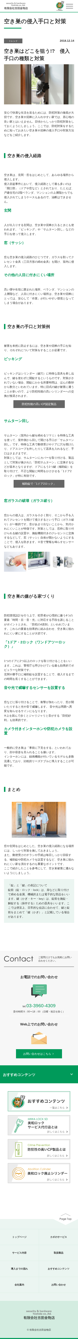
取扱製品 (58, 1252)
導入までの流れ (19, 1268)
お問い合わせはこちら (37, 1053)
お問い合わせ (58, 1284)
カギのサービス (58, 1237)
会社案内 (19, 1284)
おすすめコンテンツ (58, 1268)
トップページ (19, 1237)
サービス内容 (19, 1252)
